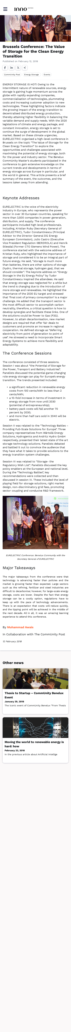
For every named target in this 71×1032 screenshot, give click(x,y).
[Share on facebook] (5, 67)
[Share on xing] (24, 67)
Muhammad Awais (20, 627)
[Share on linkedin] (11, 67)
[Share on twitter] (18, 67)
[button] (5, 9)
